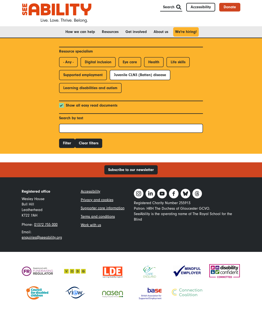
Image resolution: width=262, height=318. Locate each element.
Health (153, 62)
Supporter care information (102, 208)
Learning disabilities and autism (90, 88)
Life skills (178, 62)
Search (169, 7)
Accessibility (201, 7)
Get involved (136, 32)
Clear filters (88, 143)
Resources (110, 32)
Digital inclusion (98, 62)
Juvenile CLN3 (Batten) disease (140, 75)
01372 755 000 (46, 224)
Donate (230, 7)
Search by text (71, 118)
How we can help (80, 32)
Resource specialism (76, 51)
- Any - (68, 62)
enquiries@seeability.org (42, 237)
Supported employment (83, 75)
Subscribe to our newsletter (131, 170)
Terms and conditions (98, 216)
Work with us (91, 225)
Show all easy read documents (91, 105)
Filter (67, 143)
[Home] (57, 13)
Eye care (130, 62)
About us (161, 32)
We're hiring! (186, 32)
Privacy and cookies (97, 200)
